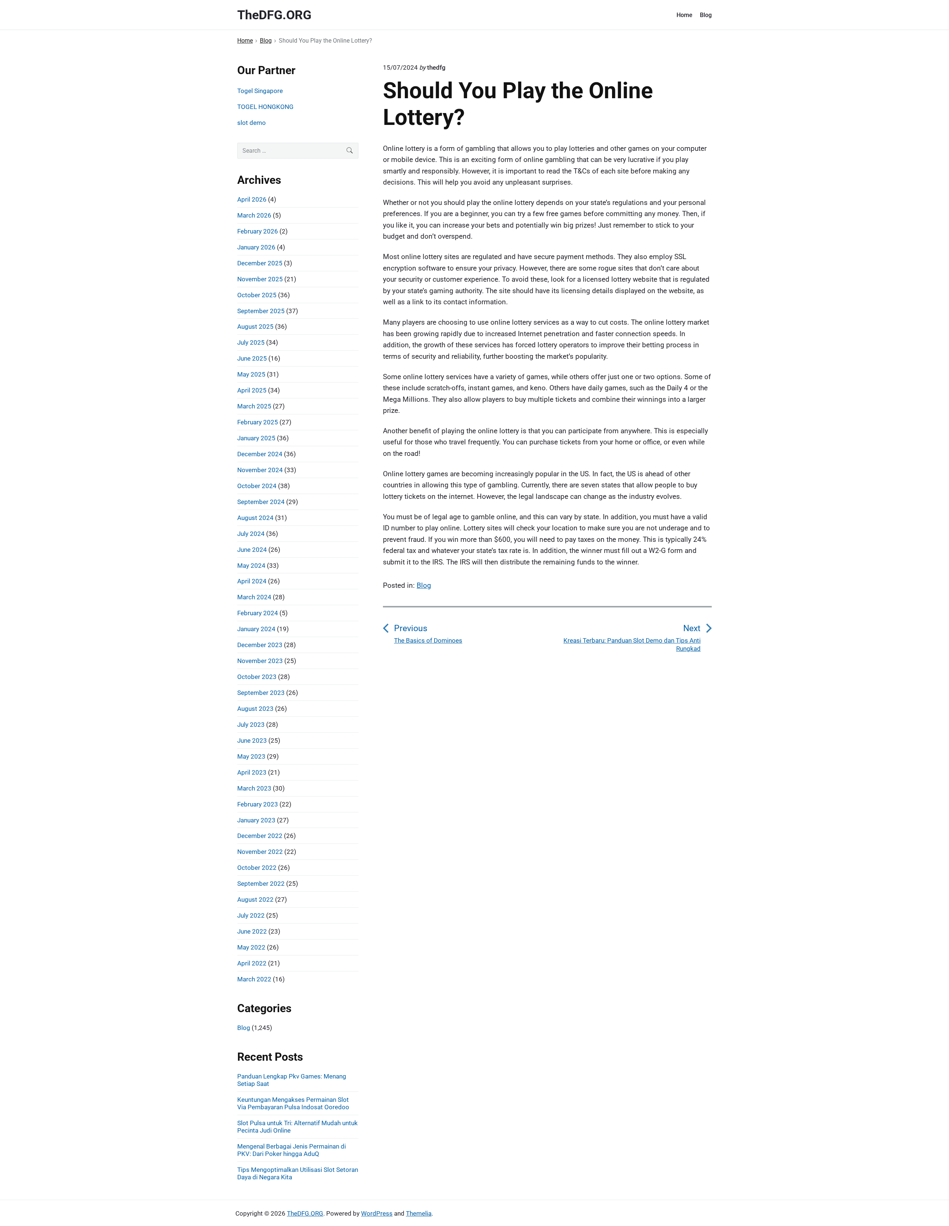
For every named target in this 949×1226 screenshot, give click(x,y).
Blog (706, 15)
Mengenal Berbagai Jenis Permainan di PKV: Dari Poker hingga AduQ (291, 1150)
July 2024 (251, 533)
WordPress (377, 1213)
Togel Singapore (260, 91)
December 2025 (259, 263)
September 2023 (261, 692)
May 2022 (251, 947)
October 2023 (257, 676)
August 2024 (255, 517)
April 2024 (252, 581)
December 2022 (259, 835)
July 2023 (251, 724)
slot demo (251, 122)
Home (684, 15)
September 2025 (261, 311)
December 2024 (259, 454)
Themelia (418, 1213)
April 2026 (252, 199)
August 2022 (255, 899)
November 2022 (260, 851)
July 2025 (251, 342)
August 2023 (255, 708)
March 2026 (254, 215)
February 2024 (257, 613)
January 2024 (256, 629)
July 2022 (251, 915)
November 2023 (260, 661)
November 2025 (260, 279)
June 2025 (252, 358)
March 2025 (254, 406)
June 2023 (252, 740)
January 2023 (256, 820)
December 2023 (259, 645)
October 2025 (257, 295)
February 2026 (257, 231)
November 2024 (260, 470)
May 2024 (251, 565)
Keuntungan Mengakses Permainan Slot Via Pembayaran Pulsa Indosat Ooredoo (293, 1103)
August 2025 (255, 326)
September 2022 (261, 883)
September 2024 (261, 502)
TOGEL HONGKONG (265, 106)
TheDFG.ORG (305, 1213)
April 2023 (252, 772)
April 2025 (252, 390)
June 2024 (252, 549)
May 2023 (251, 756)
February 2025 (257, 422)
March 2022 (254, 979)
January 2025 (256, 438)
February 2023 (257, 804)
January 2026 (256, 247)
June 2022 (252, 931)
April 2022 (252, 963)
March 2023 (254, 788)
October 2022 (257, 867)
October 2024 (257, 486)
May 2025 (251, 374)
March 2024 (254, 597)
